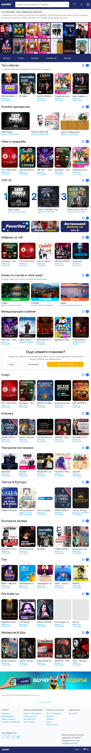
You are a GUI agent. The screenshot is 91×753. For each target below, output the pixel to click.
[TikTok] (13, 736)
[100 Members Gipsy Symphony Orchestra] (65, 46)
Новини (49, 719)
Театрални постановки (17, 447)
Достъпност (29, 722)
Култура (35, 58)
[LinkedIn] (18, 736)
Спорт (21, 58)
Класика (7, 413)
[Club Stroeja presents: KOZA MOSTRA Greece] (15, 30)
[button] (3, 38)
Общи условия (8, 719)
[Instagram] (8, 736)
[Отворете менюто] (87, 4)
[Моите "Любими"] (74, 4)
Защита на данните (32, 713)
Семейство (51, 58)
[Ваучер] (45, 226)
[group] (45, 680)
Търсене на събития (65, 364)
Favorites (73, 713)
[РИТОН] (78, 30)
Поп (4, 559)
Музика (6, 58)
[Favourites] (15, 226)
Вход (77, 749)
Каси (48, 722)
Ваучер (67, 58)
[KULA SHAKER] (15, 46)
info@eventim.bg (69, 743)
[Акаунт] (81, 4)
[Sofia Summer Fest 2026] (28, 30)
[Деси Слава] (78, 46)
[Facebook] (3, 736)
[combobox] (39, 4)
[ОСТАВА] (53, 30)
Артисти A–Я (52, 725)
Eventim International (10, 722)
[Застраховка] (75, 226)
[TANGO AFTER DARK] (65, 30)
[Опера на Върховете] (53, 46)
